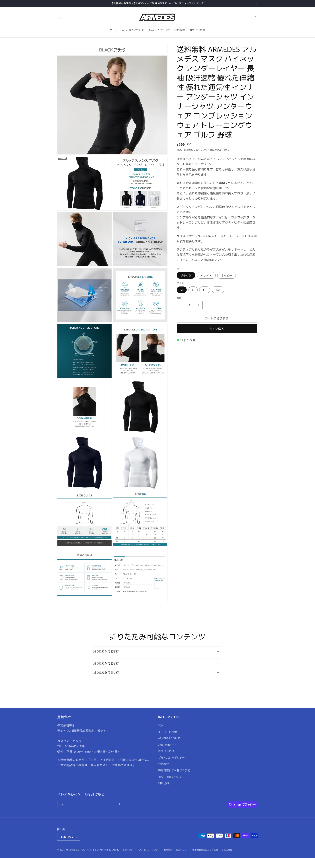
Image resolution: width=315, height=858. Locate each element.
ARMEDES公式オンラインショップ (82, 849)
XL (204, 290)
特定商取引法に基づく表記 (174, 770)
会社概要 (163, 764)
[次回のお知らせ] (256, 3)
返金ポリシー (128, 849)
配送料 (187, 149)
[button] (61, 18)
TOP (160, 725)
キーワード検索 (167, 732)
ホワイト (206, 275)
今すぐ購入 (216, 328)
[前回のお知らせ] (59, 3)
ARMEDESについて (169, 738)
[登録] (119, 804)
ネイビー (226, 275)
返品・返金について (170, 777)
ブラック (185, 275)
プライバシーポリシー (171, 757)
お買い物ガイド (167, 745)
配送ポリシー (182, 849)
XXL (218, 290)
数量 (179, 298)
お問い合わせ (166, 751)
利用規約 (163, 783)
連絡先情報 (226, 849)
